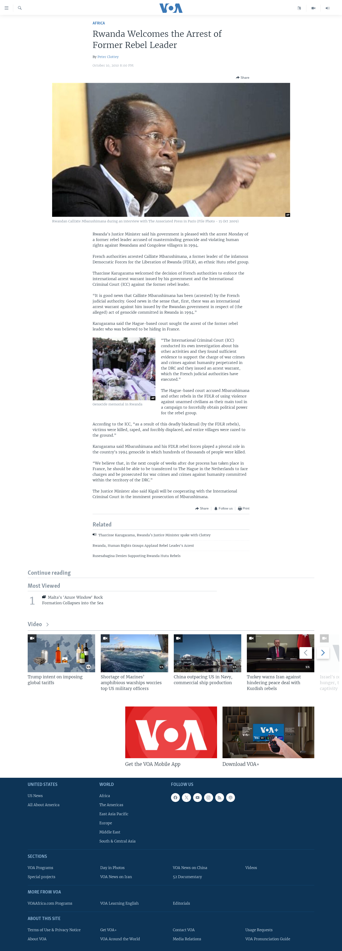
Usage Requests (259, 930)
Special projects (41, 877)
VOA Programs (40, 868)
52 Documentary (187, 877)
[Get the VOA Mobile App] (171, 732)
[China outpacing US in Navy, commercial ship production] (207, 653)
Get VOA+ (108, 930)
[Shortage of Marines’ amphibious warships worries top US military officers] (134, 653)
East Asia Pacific (113, 814)
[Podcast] (230, 797)
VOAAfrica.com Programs (50, 903)
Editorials (181, 903)
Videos (251, 868)
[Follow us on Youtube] (197, 797)
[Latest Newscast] (328, 8)
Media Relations (187, 939)
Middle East (109, 832)
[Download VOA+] (268, 732)
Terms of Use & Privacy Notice (54, 930)
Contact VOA (184, 930)
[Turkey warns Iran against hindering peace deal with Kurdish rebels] (280, 653)
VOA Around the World (120, 939)
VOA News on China (190, 868)
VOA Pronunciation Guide (267, 939)
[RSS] (219, 797)
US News (35, 796)
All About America (44, 805)
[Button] (242, 77)
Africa (99, 23)
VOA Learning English (119, 903)
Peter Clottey (108, 57)
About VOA (37, 939)
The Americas (111, 805)
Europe (105, 823)
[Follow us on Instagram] (208, 797)
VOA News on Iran (116, 877)
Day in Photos (112, 868)
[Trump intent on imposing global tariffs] (61, 653)
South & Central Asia (117, 841)
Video (35, 625)
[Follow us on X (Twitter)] (186, 797)
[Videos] (313, 8)
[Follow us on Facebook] (175, 797)
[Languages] (299, 8)
